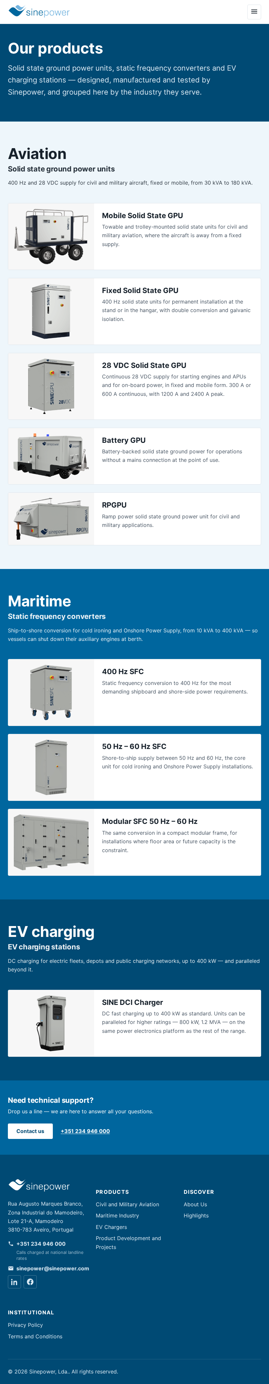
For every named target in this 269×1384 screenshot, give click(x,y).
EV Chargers (111, 1227)
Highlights (196, 1215)
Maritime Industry (117, 1215)
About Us (195, 1204)
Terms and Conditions (35, 1336)
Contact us (30, 1131)
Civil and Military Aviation (127, 1204)
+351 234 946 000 (85, 1131)
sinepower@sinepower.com (52, 1268)
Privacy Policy (25, 1325)
